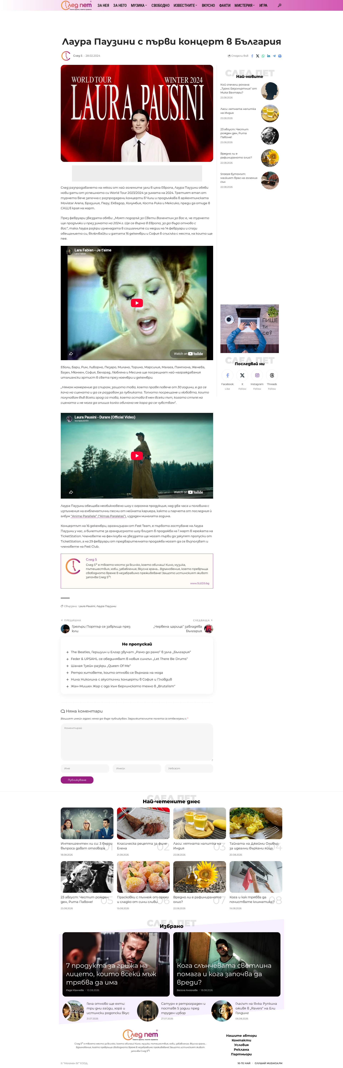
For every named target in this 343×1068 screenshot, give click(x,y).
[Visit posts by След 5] (66, 56)
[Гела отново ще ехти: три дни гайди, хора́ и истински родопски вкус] (73, 1011)
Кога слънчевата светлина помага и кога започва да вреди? (224, 974)
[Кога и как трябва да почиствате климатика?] (256, 877)
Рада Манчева (75, 990)
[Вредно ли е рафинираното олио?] (270, 158)
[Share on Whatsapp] (263, 56)
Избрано (171, 926)
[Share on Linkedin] (268, 56)
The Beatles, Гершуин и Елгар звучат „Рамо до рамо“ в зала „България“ (131, 652)
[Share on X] (257, 56)
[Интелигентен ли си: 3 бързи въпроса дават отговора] (87, 823)
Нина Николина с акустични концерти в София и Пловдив (121, 679)
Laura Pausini (87, 606)
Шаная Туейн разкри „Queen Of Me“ (101, 666)
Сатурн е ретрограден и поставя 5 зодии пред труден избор (183, 1008)
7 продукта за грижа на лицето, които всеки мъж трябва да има (111, 974)
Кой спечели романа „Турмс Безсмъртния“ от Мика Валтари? (238, 88)
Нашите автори (241, 1036)
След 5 (77, 55)
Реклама (241, 1050)
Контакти (241, 1040)
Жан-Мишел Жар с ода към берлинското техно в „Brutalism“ (123, 686)
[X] (242, 380)
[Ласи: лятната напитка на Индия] (270, 113)
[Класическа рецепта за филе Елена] (143, 823)
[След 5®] (76, 5)
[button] (279, 5)
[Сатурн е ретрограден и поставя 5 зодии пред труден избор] (147, 1011)
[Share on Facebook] (252, 56)
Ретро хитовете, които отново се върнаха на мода (117, 673)
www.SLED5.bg (199, 583)
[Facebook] (227, 380)
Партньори (241, 1054)
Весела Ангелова (187, 990)
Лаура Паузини (106, 606)
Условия (241, 1045)
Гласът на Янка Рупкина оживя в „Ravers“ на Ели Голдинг (256, 1008)
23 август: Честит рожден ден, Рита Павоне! (234, 133)
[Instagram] (257, 380)
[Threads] (272, 380)
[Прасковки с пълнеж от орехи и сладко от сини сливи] (143, 877)
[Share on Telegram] (274, 56)
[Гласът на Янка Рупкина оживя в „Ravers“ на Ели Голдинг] (222, 1011)
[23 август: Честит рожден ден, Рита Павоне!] (270, 136)
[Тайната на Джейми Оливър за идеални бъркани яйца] (256, 823)
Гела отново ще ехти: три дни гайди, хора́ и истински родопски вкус (108, 1008)
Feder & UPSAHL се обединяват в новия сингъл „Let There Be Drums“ (129, 659)
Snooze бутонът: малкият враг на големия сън (238, 177)
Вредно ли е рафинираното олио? (236, 155)
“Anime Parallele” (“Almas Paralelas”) (98, 516)
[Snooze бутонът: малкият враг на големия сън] (270, 180)
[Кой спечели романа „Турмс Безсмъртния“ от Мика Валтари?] (270, 91)
